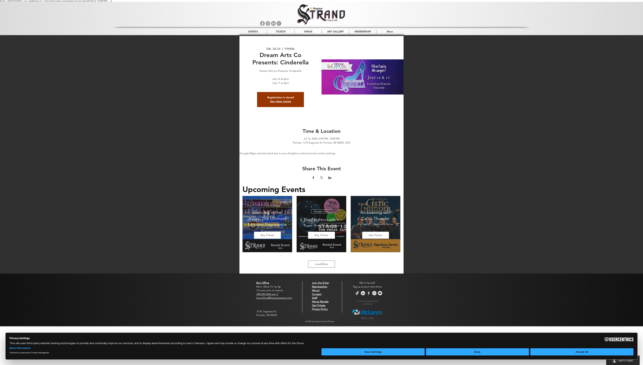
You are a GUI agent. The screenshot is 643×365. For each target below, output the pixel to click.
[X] (279, 23)
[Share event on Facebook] (313, 177)
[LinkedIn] (273, 23)
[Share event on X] (321, 177)
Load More (321, 264)
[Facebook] (262, 23)
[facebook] (369, 293)
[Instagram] (268, 23)
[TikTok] (357, 293)
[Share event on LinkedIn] (329, 177)
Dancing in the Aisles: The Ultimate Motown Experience (267, 218)
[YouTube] (380, 293)
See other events (280, 101)
